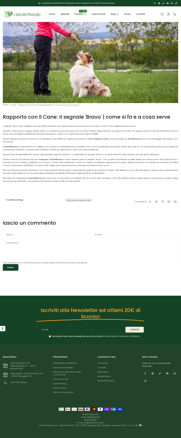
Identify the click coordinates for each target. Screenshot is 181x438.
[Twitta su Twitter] (156, 202)
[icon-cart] (174, 14)
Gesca (130, 425)
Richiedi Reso (104, 376)
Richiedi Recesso (106, 380)
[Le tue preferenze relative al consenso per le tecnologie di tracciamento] (2, 328)
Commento (13, 243)
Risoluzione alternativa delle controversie (67, 373)
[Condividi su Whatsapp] (169, 202)
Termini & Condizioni (129, 336)
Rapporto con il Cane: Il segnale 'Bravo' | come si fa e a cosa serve (49, 105)
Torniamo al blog (14, 200)
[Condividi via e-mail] (175, 202)
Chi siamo (103, 363)
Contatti (102, 367)
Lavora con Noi (60, 379)
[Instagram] (159, 3)
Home (5, 105)
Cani (14, 105)
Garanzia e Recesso (63, 367)
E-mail (99, 234)
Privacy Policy (109, 336)
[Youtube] (167, 3)
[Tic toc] (163, 3)
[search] (162, 14)
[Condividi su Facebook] (150, 202)
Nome (10, 234)
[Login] (168, 14)
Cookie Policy (59, 383)
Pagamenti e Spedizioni (65, 363)
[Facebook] (155, 3)
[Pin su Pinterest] (163, 202)
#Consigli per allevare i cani (78, 200)
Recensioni (103, 372)
